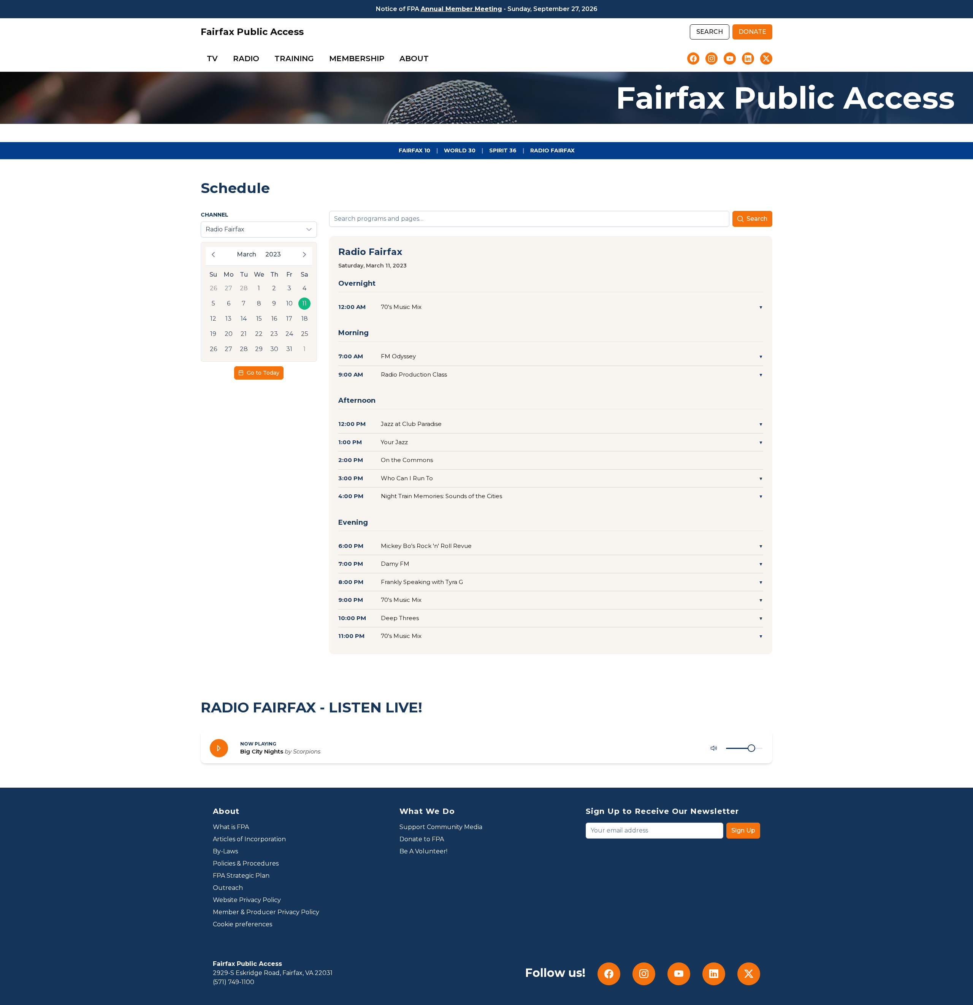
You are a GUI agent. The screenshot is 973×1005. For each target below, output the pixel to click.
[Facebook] (693, 58)
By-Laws (225, 851)
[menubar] (318, 58)
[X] (766, 58)
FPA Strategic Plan (241, 875)
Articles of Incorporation (249, 839)
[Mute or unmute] (713, 748)
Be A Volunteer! (423, 851)
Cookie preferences (242, 924)
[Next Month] (304, 254)
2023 (273, 254)
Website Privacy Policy (247, 900)
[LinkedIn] (748, 58)
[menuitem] (212, 58)
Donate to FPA (421, 839)
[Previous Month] (213, 254)
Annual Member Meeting (461, 9)
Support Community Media (440, 827)
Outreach (228, 887)
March (246, 254)
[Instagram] (711, 58)
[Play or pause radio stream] (219, 748)
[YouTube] (730, 58)
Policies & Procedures (246, 863)
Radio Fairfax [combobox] (225, 229)
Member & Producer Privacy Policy (266, 912)
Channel (214, 214)
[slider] (751, 748)
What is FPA (231, 827)
